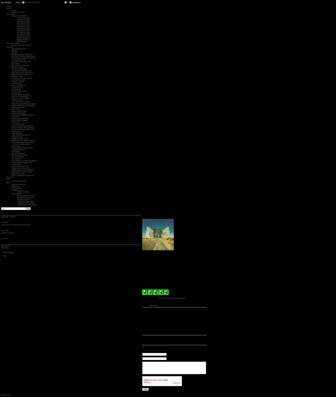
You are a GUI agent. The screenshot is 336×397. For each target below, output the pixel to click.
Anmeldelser (5, 246)
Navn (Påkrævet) (173, 354)
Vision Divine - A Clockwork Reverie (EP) (15, 225)
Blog (18, 3)
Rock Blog (4, 248)
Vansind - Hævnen (7, 233)
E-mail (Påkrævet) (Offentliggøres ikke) (181, 359)
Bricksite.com (5, 395)
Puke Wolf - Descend (8, 217)
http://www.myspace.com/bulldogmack (171, 298)
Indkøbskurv (76, 3)
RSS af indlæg (8, 252)
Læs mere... (5, 222)
